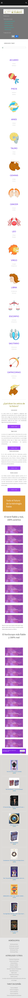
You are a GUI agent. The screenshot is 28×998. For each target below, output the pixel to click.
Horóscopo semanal (14, 946)
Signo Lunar (14, 972)
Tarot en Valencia (14, 993)
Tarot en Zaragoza (14, 989)
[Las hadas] (14, 702)
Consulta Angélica (14, 967)
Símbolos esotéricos (9, 27)
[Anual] (14, 672)
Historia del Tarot (8, 23)
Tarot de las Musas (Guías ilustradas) (14, 771)
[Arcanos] (14, 529)
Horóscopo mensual (14, 948)
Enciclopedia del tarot (9, 21)
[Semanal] (14, 652)
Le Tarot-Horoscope (14, 931)
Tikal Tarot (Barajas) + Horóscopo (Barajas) (14, 789)
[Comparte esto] (16, 36)
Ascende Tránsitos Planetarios (14, 968)
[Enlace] (14, 11)
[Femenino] (14, 682)
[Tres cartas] (14, 559)
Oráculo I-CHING (14, 965)
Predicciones (6, 16)
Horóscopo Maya (14, 952)
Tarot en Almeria (14, 991)
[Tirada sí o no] (14, 549)
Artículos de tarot (8, 25)
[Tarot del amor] (14, 619)
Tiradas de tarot (7, 32)
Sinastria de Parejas (14, 961)
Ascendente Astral (14, 970)
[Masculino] (14, 692)
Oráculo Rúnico (14, 963)
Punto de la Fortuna (14, 974)
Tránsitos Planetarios (14, 959)
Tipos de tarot (7, 29)
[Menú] (1, 2)
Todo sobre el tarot (7, 19)
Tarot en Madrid (14, 987)
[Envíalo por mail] (13, 36)
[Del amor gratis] (14, 609)
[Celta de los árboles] (14, 713)
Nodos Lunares (14, 976)
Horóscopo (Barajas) (14, 842)
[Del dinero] (14, 598)
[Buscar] (26, 2)
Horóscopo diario (14, 944)
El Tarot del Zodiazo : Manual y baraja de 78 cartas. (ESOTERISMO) (14, 807)
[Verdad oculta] (14, 568)
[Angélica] (14, 723)
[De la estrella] (14, 589)
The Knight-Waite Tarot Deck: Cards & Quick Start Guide (14, 913)
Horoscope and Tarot (14, 824)
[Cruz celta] (14, 578)
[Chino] (14, 743)
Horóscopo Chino (14, 950)
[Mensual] (14, 661)
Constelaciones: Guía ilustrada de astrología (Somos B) (14, 860)
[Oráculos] (14, 539)
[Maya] (14, 733)
